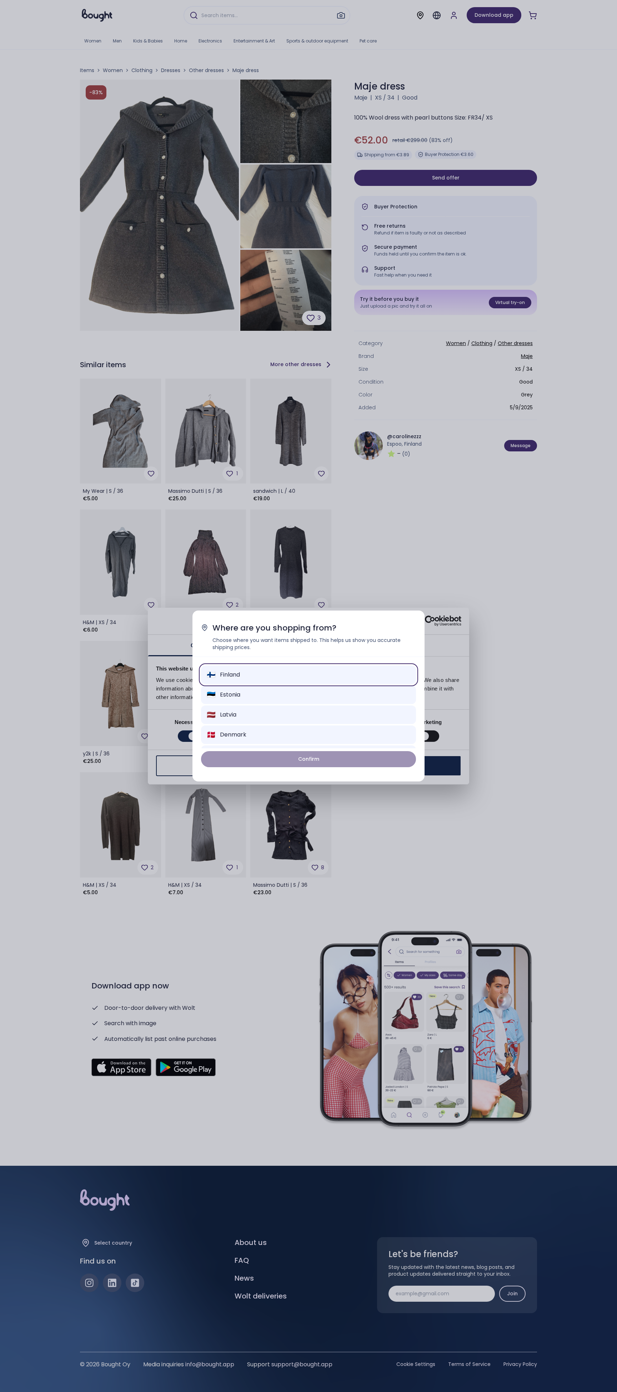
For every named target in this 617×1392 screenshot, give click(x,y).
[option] (308, 674)
